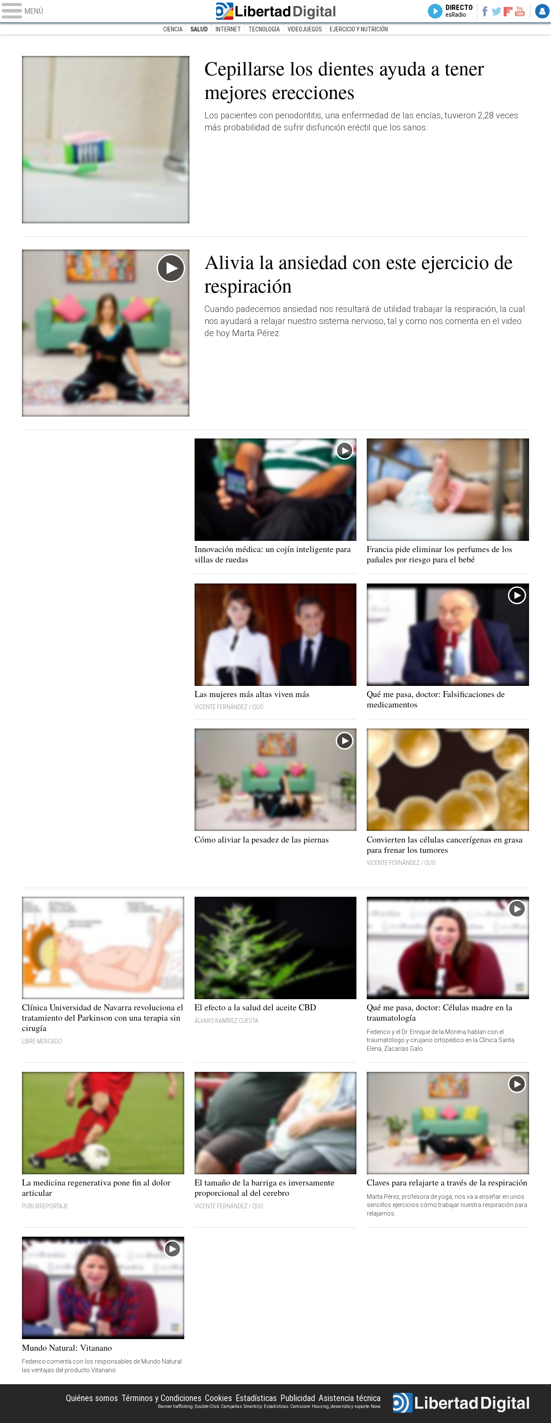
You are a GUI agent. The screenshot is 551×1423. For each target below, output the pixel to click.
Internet (228, 29)
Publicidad (297, 1398)
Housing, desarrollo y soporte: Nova (346, 1406)
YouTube (520, 11)
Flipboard (508, 11)
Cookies (218, 1398)
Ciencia (173, 29)
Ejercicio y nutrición (359, 29)
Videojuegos (305, 29)
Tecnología (264, 29)
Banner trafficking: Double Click (188, 1406)
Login (542, 11)
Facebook (484, 11)
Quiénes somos (92, 1398)
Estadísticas (256, 1398)
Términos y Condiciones (161, 1398)
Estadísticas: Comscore (287, 1406)
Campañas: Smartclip (241, 1406)
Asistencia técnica (350, 1398)
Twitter (496, 11)
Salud (199, 29)
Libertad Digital (275, 11)
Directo (459, 11)
